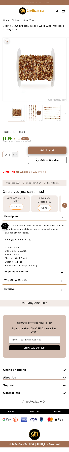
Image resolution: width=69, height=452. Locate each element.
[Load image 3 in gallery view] (52, 113)
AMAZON (34, 411)
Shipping (6, 141)
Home (6, 20)
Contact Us (9, 171)
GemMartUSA (26, 444)
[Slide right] (65, 114)
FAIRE (57, 411)
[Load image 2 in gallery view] (34, 113)
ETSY (11, 411)
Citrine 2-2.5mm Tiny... (20, 20)
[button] (57, 11)
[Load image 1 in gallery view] (16, 113)
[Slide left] (3, 114)
